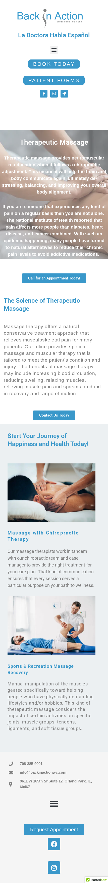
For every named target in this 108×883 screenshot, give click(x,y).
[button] (54, 50)
